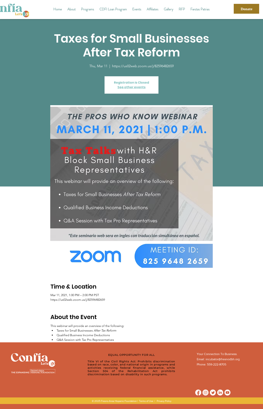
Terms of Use (146, 401)
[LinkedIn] (220, 393)
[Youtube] (227, 393)
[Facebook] (198, 393)
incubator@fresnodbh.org (223, 359)
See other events (131, 87)
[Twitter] (213, 393)
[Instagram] (206, 393)
